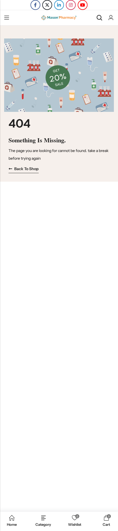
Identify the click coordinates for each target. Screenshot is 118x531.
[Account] (111, 18)
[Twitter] (47, 5)
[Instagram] (71, 5)
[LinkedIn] (59, 5)
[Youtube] (83, 5)
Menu (6, 17)
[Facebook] (35, 5)
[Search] (99, 18)
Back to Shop (26, 168)
